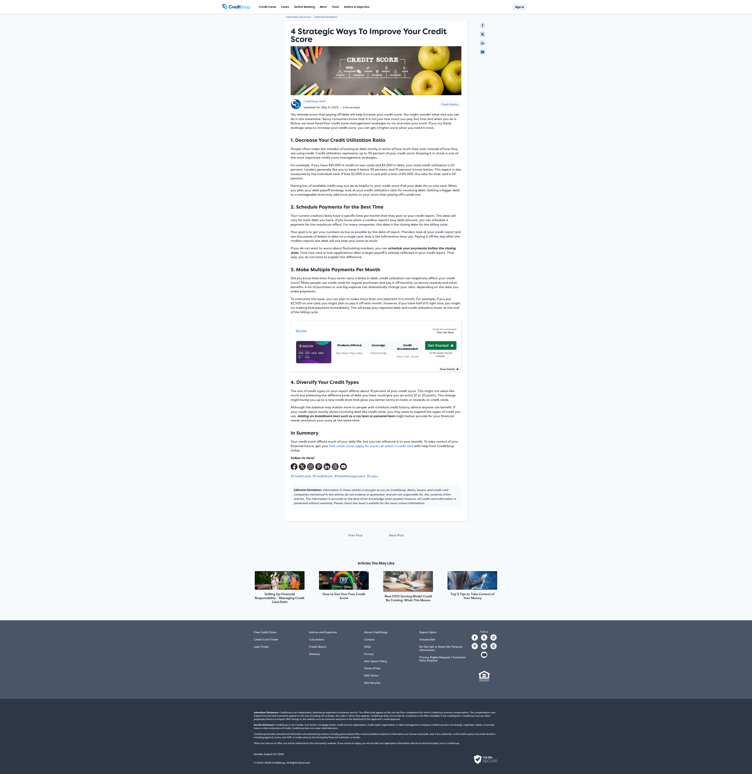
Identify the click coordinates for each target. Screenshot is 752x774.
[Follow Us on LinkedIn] (327, 466)
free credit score (341, 446)
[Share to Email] (482, 52)
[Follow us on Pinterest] (318, 466)
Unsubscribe (427, 639)
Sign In (519, 7)
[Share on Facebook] (482, 25)
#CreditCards (301, 476)
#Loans (372, 476)
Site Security (372, 682)
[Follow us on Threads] (335, 466)
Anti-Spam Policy (375, 661)
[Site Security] (485, 759)
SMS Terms (371, 675)
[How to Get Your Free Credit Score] (344, 580)
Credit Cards (267, 7)
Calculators (316, 639)
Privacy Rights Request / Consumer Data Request (442, 658)
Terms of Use (372, 668)
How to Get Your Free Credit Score (344, 596)
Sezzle (301, 330)
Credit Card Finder (266, 639)
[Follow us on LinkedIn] (484, 646)
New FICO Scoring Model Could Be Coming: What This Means (408, 598)
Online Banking (304, 7)
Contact (369, 639)
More (323, 7)
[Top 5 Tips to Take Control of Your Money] (472, 580)
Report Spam (428, 632)
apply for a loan (367, 446)
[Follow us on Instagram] (493, 637)
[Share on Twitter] (482, 34)
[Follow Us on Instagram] (310, 466)
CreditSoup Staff (314, 101)
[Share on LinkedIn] (482, 43)
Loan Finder (261, 646)
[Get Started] (314, 350)
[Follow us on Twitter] (484, 637)
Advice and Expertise (323, 632)
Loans (285, 7)
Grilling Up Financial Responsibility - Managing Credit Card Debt (280, 598)
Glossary (314, 654)
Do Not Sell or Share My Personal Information (440, 648)
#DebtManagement (349, 476)
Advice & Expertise (357, 7)
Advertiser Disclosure (298, 17)
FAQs (367, 646)
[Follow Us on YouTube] (343, 466)
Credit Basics (449, 104)
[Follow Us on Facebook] (294, 466)
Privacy (369, 654)
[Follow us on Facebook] (475, 637)
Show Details (447, 369)
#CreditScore (323, 476)
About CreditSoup (376, 632)
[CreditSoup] (237, 7)
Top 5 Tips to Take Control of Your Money (472, 596)
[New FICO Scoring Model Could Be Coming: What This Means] (408, 582)
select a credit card (399, 446)
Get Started (438, 345)
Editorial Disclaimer (325, 17)
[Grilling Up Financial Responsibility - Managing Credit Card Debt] (280, 580)
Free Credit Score (265, 632)
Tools (335, 7)
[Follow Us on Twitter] (302, 466)
